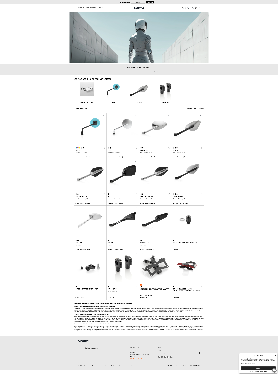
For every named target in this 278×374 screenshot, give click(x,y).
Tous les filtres (82, 108)
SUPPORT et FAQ (135, 350)
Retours (133, 352)
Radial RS (144, 150)
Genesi (139, 102)
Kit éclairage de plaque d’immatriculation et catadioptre (186, 290)
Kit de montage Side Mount (87, 289)
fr (199, 7)
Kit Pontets (165, 102)
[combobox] (110, 71)
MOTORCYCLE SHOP (83, 8)
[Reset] (172, 71)
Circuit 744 (144, 243)
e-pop (113, 102)
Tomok (110, 243)
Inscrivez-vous (195, 353)
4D (109, 197)
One (109, 150)
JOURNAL (101, 8)
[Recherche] (183, 8)
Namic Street (178, 197)
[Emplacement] (185, 8)
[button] (275, 355)
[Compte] (190, 8)
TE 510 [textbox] (129, 71)
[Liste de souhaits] (193, 8)
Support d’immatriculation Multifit (154, 289)
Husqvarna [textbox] (111, 71)
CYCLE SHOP (93, 8)
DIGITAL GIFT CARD (87, 102)
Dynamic (79, 243)
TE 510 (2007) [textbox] (154, 71)
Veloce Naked (81, 197)
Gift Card (133, 356)
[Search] (169, 71)
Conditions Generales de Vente (261, 371)
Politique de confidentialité (125, 365)
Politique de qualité (102, 365)
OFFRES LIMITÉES (136, 358)
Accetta (258, 368)
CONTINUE (150, 2)
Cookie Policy (251, 371)
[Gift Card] (196, 8)
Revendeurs (134, 348)
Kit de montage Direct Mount (185, 243)
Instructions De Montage (140, 354)
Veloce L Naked (146, 197)
